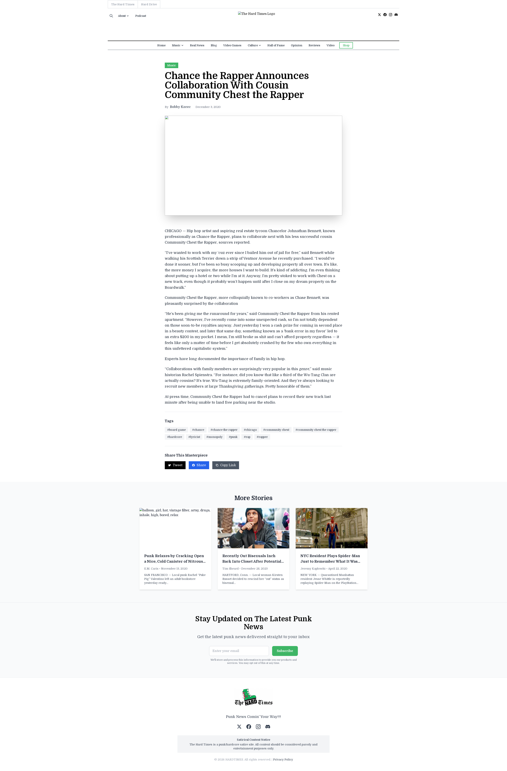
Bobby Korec (180, 107)
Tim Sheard (230, 568)
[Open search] (111, 15)
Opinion (296, 45)
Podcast (140, 15)
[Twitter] (379, 14)
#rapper (262, 436)
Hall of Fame (276, 45)
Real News (197, 45)
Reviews (314, 45)
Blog (214, 45)
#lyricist (194, 436)
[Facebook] (385, 14)
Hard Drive (149, 4)
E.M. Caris (151, 568)
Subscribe (285, 651)
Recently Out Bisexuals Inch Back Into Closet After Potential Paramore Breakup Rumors (251, 561)
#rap (247, 436)
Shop (346, 45)
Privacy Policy (283, 759)
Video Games (232, 45)
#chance (198, 429)
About (122, 15)
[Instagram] (390, 14)
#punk (233, 436)
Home (161, 45)
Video (331, 45)
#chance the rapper (224, 429)
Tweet (177, 465)
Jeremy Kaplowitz (313, 568)
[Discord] (396, 14)
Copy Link (228, 465)
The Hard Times (122, 4)
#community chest (276, 429)
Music (176, 45)
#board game (176, 429)
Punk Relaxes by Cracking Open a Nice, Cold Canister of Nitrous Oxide (174, 561)
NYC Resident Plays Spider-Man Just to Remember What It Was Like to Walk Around (330, 561)
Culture (253, 45)
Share (201, 465)
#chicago (250, 429)
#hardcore (174, 436)
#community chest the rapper (315, 429)
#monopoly (214, 436)
